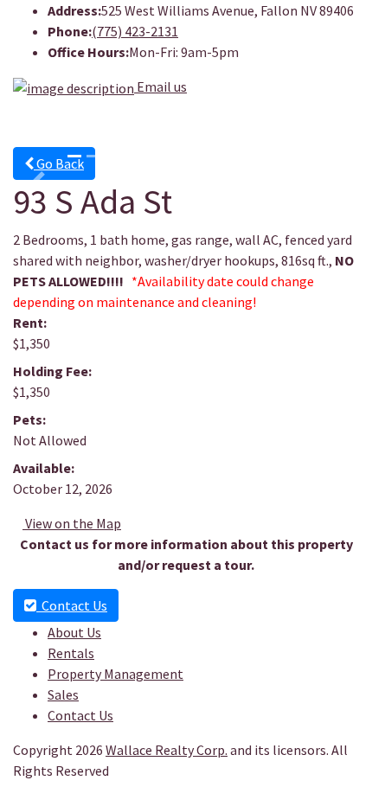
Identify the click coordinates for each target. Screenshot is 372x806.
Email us (162, 86)
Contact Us (71, 605)
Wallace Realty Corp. (167, 749)
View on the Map (71, 523)
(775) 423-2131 (135, 31)
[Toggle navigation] (321, 123)
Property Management (115, 673)
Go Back (59, 163)
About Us (74, 632)
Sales (63, 694)
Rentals (71, 653)
